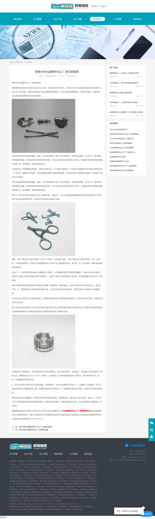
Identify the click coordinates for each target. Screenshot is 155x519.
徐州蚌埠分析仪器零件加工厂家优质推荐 (66, 467)
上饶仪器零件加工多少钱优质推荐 (122, 147)
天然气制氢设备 (40, 461)
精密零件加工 (63, 506)
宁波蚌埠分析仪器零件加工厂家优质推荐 (81, 478)
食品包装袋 (60, 461)
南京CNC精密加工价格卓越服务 (121, 143)
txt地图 (80, 509)
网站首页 (18, 18)
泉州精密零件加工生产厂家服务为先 (122, 152)
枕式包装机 (79, 461)
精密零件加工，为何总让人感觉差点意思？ (125, 73)
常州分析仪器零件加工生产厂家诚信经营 (35, 426)
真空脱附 (21, 461)
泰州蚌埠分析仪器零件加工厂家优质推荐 (77, 475)
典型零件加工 (89, 506)
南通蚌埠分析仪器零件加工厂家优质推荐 (69, 470)
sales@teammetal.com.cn (136, 457)
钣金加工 (51, 461)
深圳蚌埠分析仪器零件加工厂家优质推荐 (44, 498)
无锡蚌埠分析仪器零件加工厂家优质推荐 (36, 467)
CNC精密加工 (40, 506)
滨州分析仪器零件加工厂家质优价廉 (33, 429)
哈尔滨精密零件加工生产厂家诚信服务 (123, 166)
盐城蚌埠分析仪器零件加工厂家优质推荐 (74, 472)
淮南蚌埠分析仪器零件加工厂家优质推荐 (36, 492)
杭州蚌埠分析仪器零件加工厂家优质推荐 (50, 478)
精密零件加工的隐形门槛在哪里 (121, 92)
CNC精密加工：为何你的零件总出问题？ (124, 102)
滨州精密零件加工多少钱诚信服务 (122, 170)
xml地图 (68, 509)
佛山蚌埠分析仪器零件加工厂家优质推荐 (74, 498)
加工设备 (77, 18)
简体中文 (94, 6)
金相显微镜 (30, 461)
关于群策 (37, 18)
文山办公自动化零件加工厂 (119, 129)
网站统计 (3, 517)
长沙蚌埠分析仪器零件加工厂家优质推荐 (71, 495)
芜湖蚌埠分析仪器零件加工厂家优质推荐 (63, 489)
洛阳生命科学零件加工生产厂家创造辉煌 (124, 134)
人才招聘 (117, 18)
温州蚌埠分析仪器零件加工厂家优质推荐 (23, 481)
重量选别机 (69, 461)
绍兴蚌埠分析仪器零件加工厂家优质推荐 (27, 484)
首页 (11, 62)
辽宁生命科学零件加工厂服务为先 (122, 138)
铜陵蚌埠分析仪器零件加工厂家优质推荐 (41, 495)
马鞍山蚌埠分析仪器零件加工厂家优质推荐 (67, 492)
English (103, 6)
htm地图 (74, 509)
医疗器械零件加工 (76, 506)
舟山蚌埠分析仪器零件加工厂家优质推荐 (30, 486)
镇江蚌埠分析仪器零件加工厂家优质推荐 (47, 475)
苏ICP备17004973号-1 (48, 504)
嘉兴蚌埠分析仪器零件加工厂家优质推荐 (54, 481)
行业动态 (28, 62)
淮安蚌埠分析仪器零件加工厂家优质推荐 (44, 472)
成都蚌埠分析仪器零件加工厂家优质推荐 (47, 500)
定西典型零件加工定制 (118, 157)
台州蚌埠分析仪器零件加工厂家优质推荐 (60, 486)
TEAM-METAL (90, 461)
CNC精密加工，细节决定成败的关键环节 (124, 83)
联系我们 (137, 18)
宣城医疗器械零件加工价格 (119, 161)
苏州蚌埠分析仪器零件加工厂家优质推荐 (39, 470)
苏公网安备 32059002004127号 (68, 504)
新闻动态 (97, 18)
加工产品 (57, 18)
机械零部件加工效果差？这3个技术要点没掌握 (126, 112)
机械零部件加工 (51, 506)
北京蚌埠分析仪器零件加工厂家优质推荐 (32, 464)
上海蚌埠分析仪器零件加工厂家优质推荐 (62, 464)
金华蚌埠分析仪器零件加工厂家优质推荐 (57, 484)
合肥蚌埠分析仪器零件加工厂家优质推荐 (33, 489)
